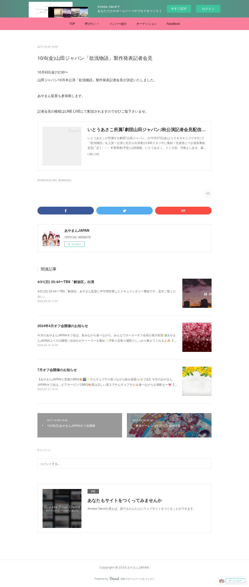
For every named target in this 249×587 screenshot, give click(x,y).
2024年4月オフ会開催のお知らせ (62, 325)
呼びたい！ (92, 23)
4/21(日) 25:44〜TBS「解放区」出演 (65, 281)
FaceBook (173, 23)
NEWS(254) (64, 180)
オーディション (146, 23)
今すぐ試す (179, 8)
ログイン (208, 8)
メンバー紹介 (118, 23)
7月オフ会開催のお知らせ (57, 369)
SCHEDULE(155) (47, 180)
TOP (72, 23)
